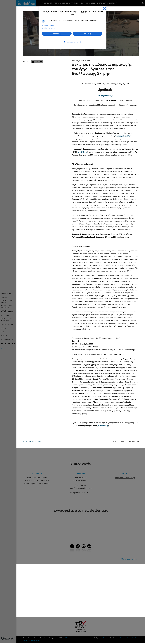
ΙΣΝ (2, 332)
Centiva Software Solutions (129, 638)
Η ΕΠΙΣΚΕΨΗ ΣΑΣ (7, 339)
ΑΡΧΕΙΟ (4, 336)
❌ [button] (104, 9)
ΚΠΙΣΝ (3, 328)
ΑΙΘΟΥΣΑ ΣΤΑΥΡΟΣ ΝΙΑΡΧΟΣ (53, 3)
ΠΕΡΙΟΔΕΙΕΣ (90, 3)
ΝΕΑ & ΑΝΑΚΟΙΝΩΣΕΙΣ (7, 311)
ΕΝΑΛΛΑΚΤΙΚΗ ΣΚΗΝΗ (75, 3)
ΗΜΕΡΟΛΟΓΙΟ (102, 3)
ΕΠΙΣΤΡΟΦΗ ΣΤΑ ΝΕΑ (33, 441)
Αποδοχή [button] (87, 34)
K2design (106, 638)
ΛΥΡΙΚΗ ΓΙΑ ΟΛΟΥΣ (8, 324)
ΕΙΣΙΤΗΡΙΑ (113, 3)
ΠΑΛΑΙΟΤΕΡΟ (120, 441)
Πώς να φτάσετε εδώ (129, 559)
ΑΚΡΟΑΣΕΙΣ (5, 316)
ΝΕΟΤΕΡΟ (132, 441)
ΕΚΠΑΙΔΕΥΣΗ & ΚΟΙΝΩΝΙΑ (6, 319)
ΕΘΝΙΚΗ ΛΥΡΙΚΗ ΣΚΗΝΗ (7, 301)
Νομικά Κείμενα (34, 640)
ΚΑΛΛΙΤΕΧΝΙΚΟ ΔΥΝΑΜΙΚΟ (7, 306)
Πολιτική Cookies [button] (49, 25)
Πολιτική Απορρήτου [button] (49, 28)
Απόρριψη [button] (57, 34)
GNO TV (4, 297)
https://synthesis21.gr (105, 96)
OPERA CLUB (6, 294)
